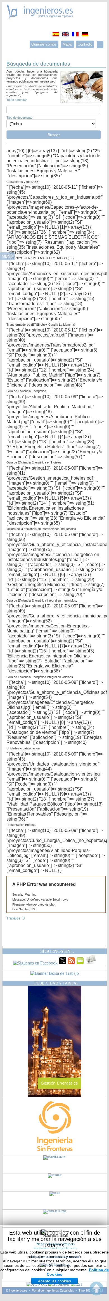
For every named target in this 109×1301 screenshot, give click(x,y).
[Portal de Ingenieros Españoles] (40, 17)
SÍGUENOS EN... (57, 951)
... (100, 45)
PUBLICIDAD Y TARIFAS (56, 983)
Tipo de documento (19, 117)
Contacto (85, 44)
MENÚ (7, 256)
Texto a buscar (16, 99)
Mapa (68, 44)
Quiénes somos (44, 44)
